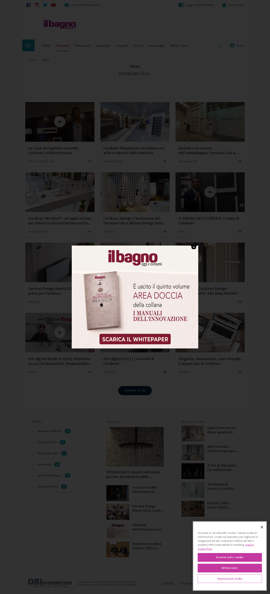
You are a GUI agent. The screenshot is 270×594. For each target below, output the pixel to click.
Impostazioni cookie (229, 579)
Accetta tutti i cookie (229, 557)
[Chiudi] (262, 527)
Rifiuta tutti (230, 568)
